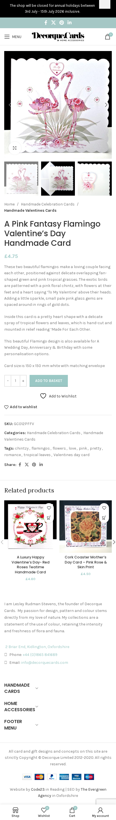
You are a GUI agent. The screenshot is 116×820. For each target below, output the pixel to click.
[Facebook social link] (46, 22)
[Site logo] (58, 36)
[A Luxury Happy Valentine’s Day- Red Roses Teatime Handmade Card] (30, 526)
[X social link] (53, 22)
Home (9, 204)
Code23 (38, 789)
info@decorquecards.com (44, 662)
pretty (95, 448)
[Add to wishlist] (49, 508)
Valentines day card (71, 454)
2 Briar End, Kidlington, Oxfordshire (37, 646)
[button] (9, 104)
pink (83, 448)
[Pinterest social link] (61, 22)
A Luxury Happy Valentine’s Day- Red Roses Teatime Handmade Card (31, 564)
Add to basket (48, 381)
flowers (59, 448)
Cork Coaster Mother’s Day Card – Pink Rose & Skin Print (86, 562)
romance (12, 454)
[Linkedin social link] (69, 22)
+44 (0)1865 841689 (40, 654)
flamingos (41, 448)
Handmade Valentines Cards (30, 210)
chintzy (22, 448)
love (72, 448)
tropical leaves (37, 454)
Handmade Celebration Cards (48, 204)
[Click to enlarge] (14, 148)
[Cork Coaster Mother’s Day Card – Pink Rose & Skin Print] (85, 526)
